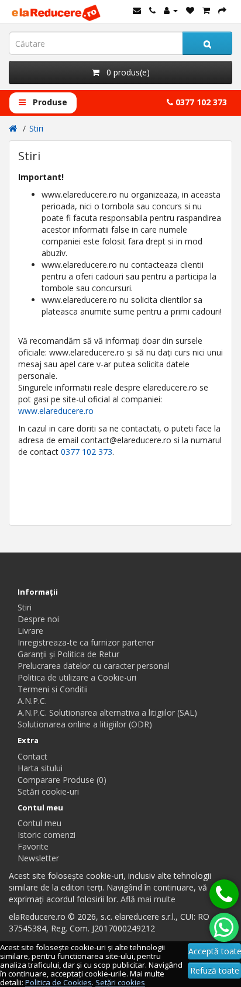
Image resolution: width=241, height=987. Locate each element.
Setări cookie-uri (48, 791)
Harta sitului (40, 768)
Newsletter (38, 858)
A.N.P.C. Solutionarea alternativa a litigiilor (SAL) (107, 712)
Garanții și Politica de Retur (68, 654)
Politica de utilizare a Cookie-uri (77, 677)
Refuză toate (214, 970)
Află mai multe (147, 899)
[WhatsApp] (224, 927)
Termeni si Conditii (53, 689)
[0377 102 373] (224, 894)
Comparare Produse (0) (62, 779)
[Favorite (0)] (190, 10)
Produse (49, 102)
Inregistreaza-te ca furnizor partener (86, 642)
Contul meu (39, 823)
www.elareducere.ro (56, 410)
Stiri (36, 128)
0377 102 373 (200, 102)
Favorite (33, 846)
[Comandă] (222, 10)
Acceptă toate (214, 951)
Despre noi (38, 618)
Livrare (30, 630)
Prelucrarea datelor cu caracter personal (94, 665)
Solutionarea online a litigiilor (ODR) (85, 724)
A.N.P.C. (32, 700)
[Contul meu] (171, 10)
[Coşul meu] (206, 10)
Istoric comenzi (46, 834)
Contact (32, 756)
